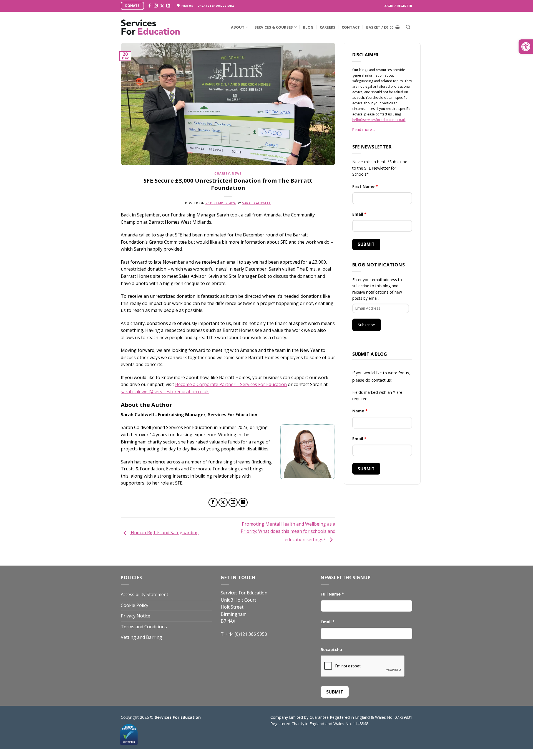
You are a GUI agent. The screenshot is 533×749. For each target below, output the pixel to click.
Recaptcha (331, 649)
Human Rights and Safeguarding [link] (164, 532)
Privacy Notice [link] (135, 616)
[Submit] (408, 27)
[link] (526, 46)
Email (359, 214)
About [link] (238, 27)
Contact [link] (351, 27)
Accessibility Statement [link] (144, 594)
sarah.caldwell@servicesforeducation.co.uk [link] (165, 392)
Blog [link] (308, 27)
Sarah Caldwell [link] (256, 203)
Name (360, 410)
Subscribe (366, 324)
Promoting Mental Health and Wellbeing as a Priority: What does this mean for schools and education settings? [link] (288, 532)
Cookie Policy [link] (134, 605)
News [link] (237, 173)
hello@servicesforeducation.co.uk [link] (379, 119)
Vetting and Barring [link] (141, 637)
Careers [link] (328, 27)
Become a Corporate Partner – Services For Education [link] (231, 384)
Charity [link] (222, 173)
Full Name (332, 594)
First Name (365, 186)
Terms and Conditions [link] (144, 627)
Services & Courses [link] (274, 27)
